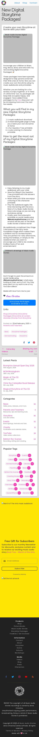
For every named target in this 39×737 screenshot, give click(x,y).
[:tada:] (14, 72)
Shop (25, 3)
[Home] (3, 2)
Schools (19, 650)
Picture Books (19, 626)
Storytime (13, 314)
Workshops (19, 653)
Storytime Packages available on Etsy (19, 302)
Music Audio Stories (19, 629)
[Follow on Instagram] (19, 676)
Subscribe (19, 568)
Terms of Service (13, 731)
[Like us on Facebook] (6, 676)
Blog (19, 662)
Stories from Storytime (21, 318)
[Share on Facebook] (24, 342)
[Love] (21, 733)
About (17, 3)
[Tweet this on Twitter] (29, 342)
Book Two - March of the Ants (21, 552)
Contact (33, 3)
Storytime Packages (19, 631)
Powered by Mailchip (19, 574)
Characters (19, 667)
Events (19, 648)
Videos (19, 659)
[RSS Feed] (32, 676)
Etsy (19, 100)
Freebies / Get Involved (19, 634)
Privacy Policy (27, 731)
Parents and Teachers (12, 325)
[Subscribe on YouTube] (26, 676)
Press (19, 664)
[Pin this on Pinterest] (34, 342)
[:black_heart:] (4, 296)
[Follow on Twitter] (12, 676)
